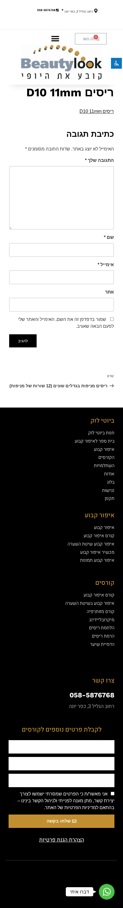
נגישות (108, 490)
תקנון (109, 498)
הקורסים (106, 457)
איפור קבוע (104, 449)
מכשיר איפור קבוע (97, 552)
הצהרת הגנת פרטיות (61, 840)
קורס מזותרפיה (100, 611)
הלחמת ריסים (101, 627)
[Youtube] (51, 870)
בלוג (110, 482)
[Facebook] (71, 870)
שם (109, 237)
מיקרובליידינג (101, 619)
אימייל (106, 264)
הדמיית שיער (102, 644)
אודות (109, 474)
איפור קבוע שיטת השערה (91, 544)
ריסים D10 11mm (97, 111)
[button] (55, 38)
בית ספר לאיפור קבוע (94, 441)
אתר (109, 292)
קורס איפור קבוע (99, 535)
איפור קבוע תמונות (97, 560)
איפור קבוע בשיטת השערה (89, 603)
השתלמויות (104, 465)
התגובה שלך (99, 160)
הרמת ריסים (103, 636)
